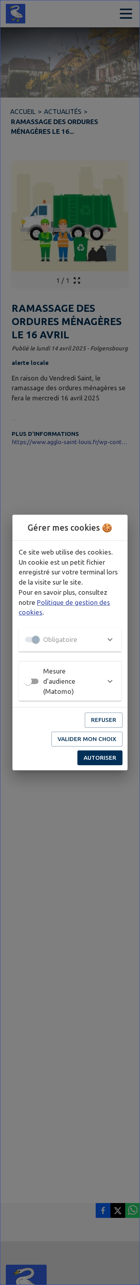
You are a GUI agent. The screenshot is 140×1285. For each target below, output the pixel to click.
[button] (70, 639)
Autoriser (100, 757)
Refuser (103, 719)
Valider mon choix (87, 739)
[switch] (28, 681)
